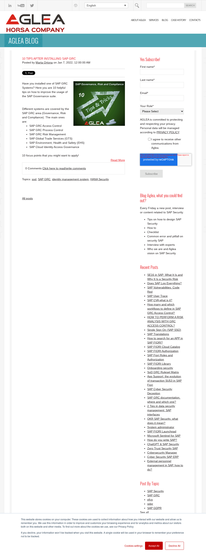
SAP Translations (158, 334)
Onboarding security (160, 368)
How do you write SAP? (162, 440)
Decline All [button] (174, 545)
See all (144, 512)
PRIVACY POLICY (168, 132)
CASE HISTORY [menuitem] (178, 20)
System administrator (160, 427)
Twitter (32, 5)
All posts (27, 198)
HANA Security (99, 179)
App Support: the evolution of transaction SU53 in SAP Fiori (164, 380)
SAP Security (155, 491)
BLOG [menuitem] (165, 20)
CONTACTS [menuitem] (194, 20)
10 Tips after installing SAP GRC (49, 58)
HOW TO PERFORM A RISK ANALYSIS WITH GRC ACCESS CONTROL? (165, 321)
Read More (118, 160)
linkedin (9, 5)
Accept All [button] (153, 545)
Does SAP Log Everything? (164, 283)
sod (34, 179)
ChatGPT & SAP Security (163, 444)
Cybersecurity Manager (162, 452)
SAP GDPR (154, 508)
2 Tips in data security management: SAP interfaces (161, 410)
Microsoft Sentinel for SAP (163, 435)
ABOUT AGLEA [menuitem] (138, 20)
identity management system (70, 179)
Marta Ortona (44, 62)
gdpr (150, 503)
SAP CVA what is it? (159, 300)
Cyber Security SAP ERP (163, 456)
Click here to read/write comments (64, 168)
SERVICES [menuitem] (154, 20)
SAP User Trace (157, 296)
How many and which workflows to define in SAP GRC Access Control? (164, 308)
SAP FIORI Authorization (162, 351)
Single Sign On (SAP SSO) (164, 329)
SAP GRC (44, 179)
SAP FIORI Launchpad (161, 431)
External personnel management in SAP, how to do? (165, 465)
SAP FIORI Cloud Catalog (163, 346)
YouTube (21, 5)
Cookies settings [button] (134, 545)
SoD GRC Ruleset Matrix (163, 372)
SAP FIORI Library (159, 363)
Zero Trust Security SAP (162, 448)
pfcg (150, 499)
